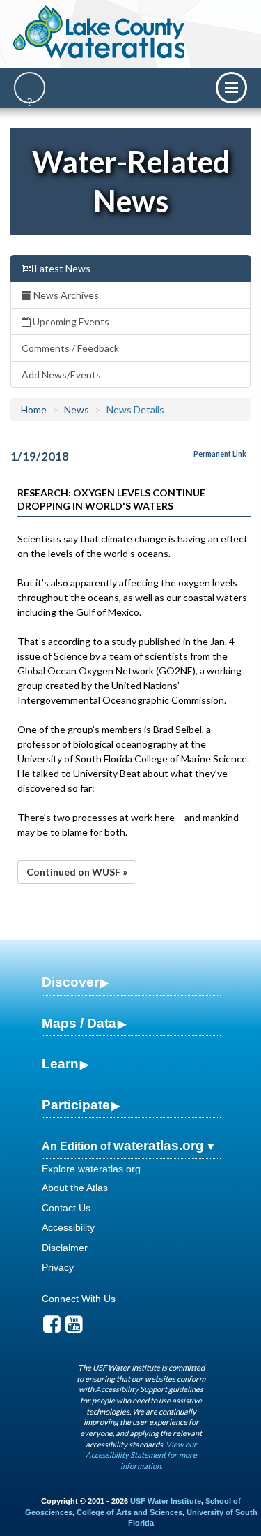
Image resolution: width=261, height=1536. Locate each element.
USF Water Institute (165, 1501)
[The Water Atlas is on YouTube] (74, 1328)
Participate (76, 1105)
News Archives (65, 295)
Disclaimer (65, 1247)
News (76, 409)
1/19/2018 (39, 456)
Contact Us (66, 1207)
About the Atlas (75, 1187)
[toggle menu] (231, 87)
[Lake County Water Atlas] (99, 31)
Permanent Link (219, 454)
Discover (70, 982)
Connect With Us (79, 1298)
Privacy (58, 1267)
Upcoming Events (70, 321)
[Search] (29, 87)
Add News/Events (61, 375)
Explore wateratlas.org (91, 1168)
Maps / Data (79, 1023)
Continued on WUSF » (76, 872)
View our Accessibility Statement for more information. (141, 1455)
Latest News (61, 268)
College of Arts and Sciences (129, 1512)
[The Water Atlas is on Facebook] (52, 1328)
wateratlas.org (158, 1145)
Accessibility (68, 1227)
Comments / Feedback (70, 348)
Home (34, 409)
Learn (60, 1063)
